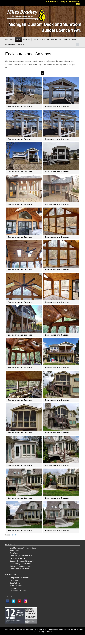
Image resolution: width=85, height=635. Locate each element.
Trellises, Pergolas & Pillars (20, 566)
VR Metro (48, 631)
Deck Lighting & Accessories (20, 563)
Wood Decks (14, 550)
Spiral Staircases (16, 585)
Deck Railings (15, 583)
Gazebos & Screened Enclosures (22, 561)
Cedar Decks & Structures (19, 569)
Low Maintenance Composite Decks (23, 548)
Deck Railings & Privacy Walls (21, 555)
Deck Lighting (15, 580)
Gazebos (13, 588)
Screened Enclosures (18, 591)
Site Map (41, 631)
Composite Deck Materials (19, 578)
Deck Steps (14, 553)
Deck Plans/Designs (17, 558)
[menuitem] (6, 39)
